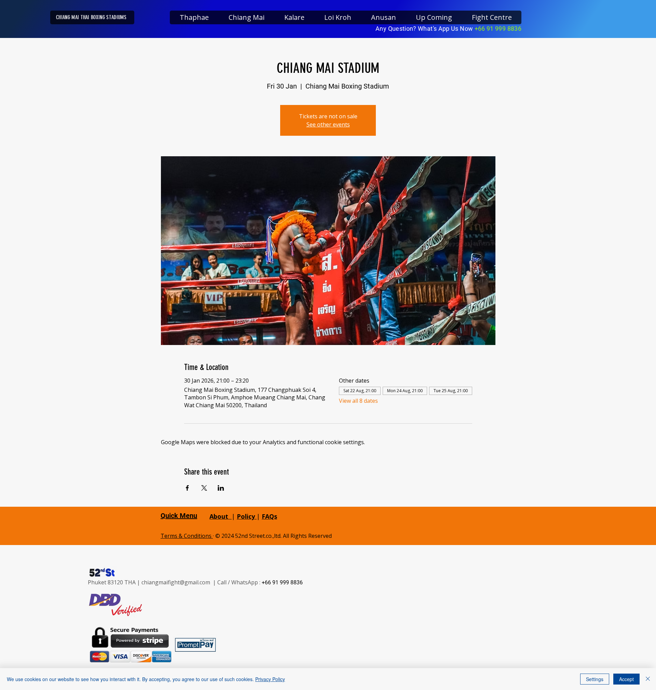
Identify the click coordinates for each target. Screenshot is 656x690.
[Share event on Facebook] (187, 488)
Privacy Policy (270, 679)
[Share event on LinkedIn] (221, 488)
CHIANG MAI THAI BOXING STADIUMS (91, 17)
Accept (626, 679)
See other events (328, 124)
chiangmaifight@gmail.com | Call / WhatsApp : (201, 582)
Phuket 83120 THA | (114, 582)
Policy (247, 516)
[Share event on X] (204, 488)
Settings (594, 679)
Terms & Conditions (187, 536)
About (218, 516)
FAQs (269, 516)
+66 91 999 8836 (498, 28)
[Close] (648, 679)
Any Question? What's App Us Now (425, 28)
